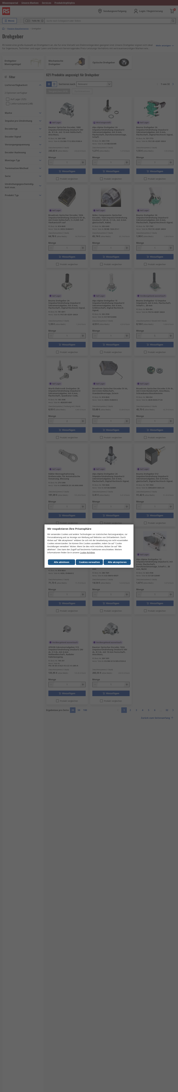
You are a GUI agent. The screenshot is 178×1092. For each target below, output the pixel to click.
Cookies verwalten (89, 562)
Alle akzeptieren (117, 562)
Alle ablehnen (61, 562)
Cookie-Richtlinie (87, 552)
